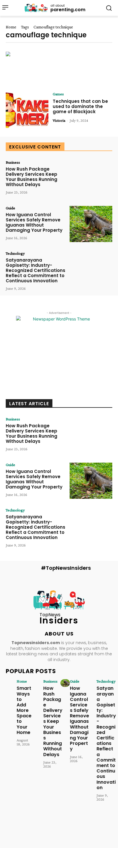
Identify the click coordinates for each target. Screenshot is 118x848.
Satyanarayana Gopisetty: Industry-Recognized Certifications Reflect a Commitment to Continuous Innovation (35, 270)
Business (13, 162)
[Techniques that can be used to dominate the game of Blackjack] (27, 110)
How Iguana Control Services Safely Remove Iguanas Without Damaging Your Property (34, 222)
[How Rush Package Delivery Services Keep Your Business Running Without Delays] (91, 178)
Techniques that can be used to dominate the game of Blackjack (80, 106)
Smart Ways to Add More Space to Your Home (24, 710)
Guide (10, 208)
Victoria (59, 120)
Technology (15, 253)
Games (58, 94)
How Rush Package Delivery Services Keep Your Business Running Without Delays (31, 177)
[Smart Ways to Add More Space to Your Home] (12, 683)
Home (11, 27)
